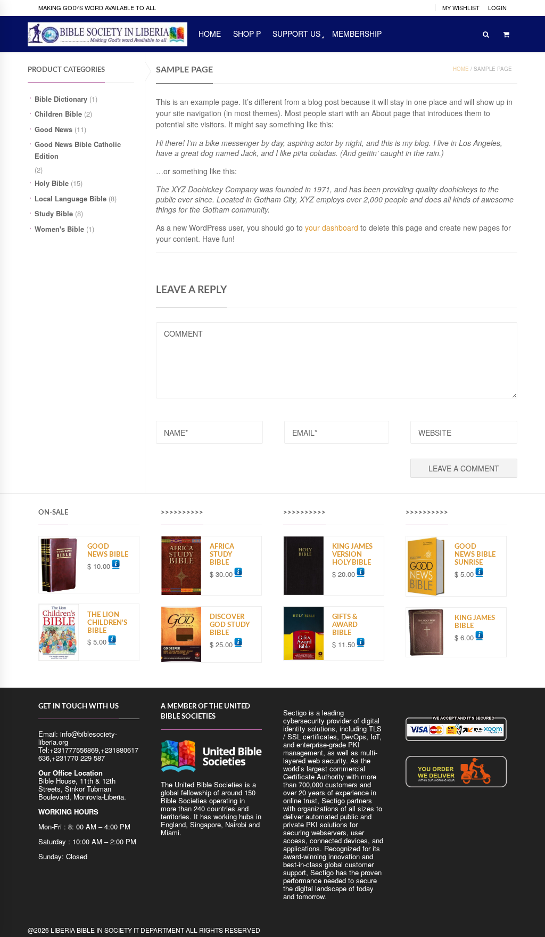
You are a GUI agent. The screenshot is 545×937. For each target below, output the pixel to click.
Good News (53, 129)
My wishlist (461, 7)
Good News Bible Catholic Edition (78, 150)
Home (461, 68)
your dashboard (331, 227)
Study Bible (54, 213)
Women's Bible (59, 229)
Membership (357, 33)
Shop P (247, 33)
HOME (210, 33)
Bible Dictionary (61, 99)
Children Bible (58, 114)
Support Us (296, 33)
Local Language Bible (70, 198)
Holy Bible (52, 183)
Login (497, 7)
